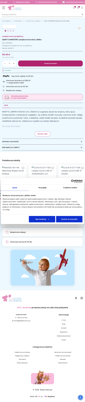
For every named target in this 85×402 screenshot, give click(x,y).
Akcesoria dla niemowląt (62, 352)
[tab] (5, 31)
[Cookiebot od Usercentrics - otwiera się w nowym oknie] (72, 181)
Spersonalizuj (40, 219)
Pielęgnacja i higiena (22, 356)
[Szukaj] (82, 14)
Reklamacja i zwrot (11, 147)
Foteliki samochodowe (22, 352)
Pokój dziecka (18, 21)
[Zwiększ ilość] (14, 63)
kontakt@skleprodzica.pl (22, 321)
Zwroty (64, 340)
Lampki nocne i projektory (33, 21)
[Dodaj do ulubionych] (79, 28)
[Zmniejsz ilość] (5, 63)
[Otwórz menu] (3, 7)
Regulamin (64, 332)
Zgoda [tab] (14, 188)
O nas (64, 320)
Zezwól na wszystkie (69, 219)
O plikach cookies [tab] (70, 188)
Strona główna (6, 21)
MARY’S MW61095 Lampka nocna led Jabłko (57, 21)
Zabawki (63, 359)
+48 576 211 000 (22, 318)
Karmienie (22, 359)
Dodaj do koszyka (50, 63)
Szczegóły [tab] (43, 188)
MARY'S (11, 48)
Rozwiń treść (42, 134)
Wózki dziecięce (22, 363)
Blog (63, 324)
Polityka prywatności (64, 336)
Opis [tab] (6, 105)
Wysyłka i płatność (10, 142)
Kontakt (63, 328)
